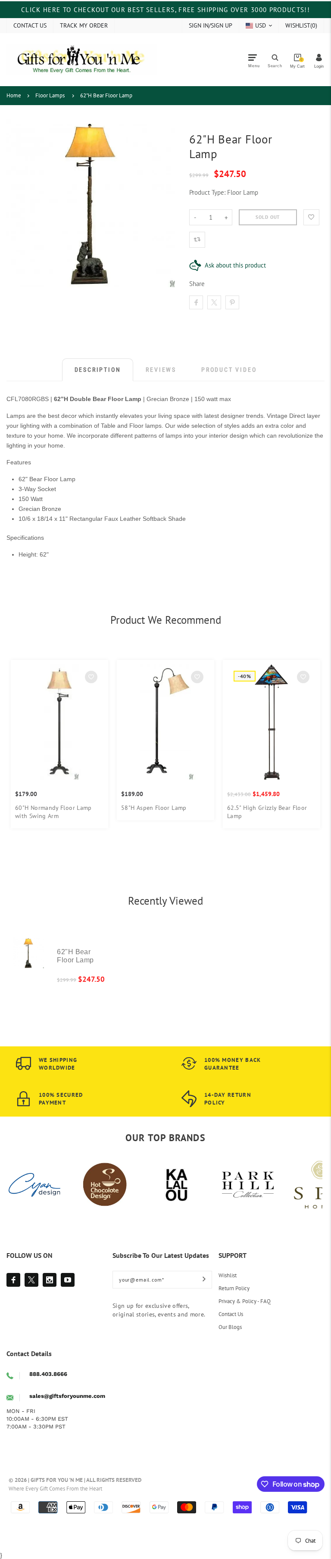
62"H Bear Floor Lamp (106, 95)
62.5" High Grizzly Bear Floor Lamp (267, 812)
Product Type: (207, 192)
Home (13, 95)
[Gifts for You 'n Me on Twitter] (31, 1280)
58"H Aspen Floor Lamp (154, 808)
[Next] (306, 749)
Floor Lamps (50, 95)
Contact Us (231, 1314)
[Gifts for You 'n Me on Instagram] (49, 1280)
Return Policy (234, 1288)
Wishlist (228, 1275)
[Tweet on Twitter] (214, 302)
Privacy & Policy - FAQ (245, 1301)
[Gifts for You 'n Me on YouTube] (68, 1280)
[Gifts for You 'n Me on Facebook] (13, 1280)
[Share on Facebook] (196, 302)
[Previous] (24, 749)
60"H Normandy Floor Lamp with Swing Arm (53, 812)
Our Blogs (230, 1327)
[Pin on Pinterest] (232, 302)
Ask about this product (235, 265)
